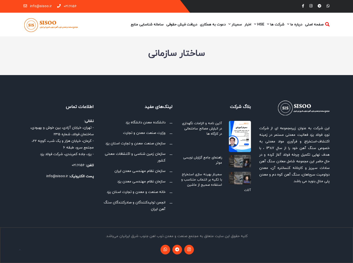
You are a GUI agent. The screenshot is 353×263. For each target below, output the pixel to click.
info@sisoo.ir (40, 6)
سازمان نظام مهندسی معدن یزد (141, 181)
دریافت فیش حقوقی (181, 24)
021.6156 (70, 6)
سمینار (236, 24)
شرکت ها (276, 24)
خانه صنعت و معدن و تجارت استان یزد (136, 192)
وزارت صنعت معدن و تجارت (144, 133)
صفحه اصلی (314, 24)
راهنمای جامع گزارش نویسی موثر (202, 160)
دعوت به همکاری (213, 24)
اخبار (248, 24)
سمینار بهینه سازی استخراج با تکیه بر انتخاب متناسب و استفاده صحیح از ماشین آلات (216, 182)
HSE (260, 24)
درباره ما (295, 24)
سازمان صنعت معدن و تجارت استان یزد (135, 143)
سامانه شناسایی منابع (147, 24)
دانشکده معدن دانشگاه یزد (145, 122)
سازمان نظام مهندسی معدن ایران (139, 171)
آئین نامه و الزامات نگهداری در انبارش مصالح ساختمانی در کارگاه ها (202, 128)
